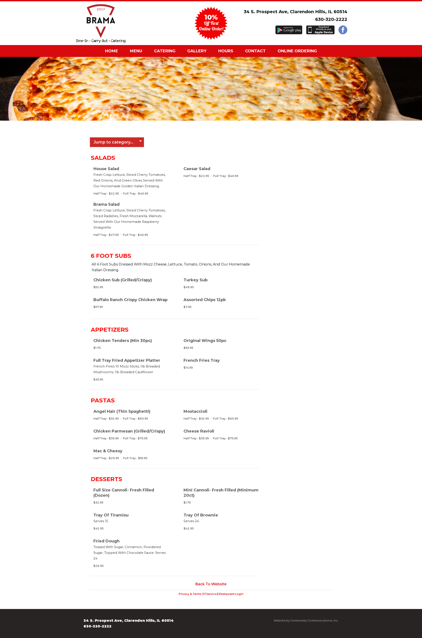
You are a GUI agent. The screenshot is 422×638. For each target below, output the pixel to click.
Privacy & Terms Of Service (198, 594)
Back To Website (211, 584)
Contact (255, 51)
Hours (225, 51)
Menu (136, 51)
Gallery (196, 51)
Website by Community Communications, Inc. (306, 620)
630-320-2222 (331, 19)
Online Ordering (297, 51)
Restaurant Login (231, 594)
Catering (164, 51)
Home (111, 51)
